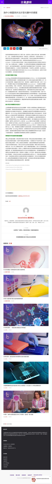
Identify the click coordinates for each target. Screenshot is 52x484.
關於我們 (5, 457)
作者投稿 (5, 467)
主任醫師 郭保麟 (7, 300)
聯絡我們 (5, 459)
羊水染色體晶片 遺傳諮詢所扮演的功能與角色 (14, 269)
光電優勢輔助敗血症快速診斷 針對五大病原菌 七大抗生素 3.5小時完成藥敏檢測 (22, 385)
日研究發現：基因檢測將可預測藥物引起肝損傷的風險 (16, 356)
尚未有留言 (24, 16)
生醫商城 (5, 461)
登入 (6, 424)
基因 (10, 201)
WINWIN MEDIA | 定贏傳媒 (9, 444)
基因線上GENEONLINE (24, 196)
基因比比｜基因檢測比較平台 (9, 448)
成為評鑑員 (5, 465)
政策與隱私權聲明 (38, 475)
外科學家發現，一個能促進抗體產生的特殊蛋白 (14, 327)
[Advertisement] (26, 181)
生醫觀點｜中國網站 (7, 446)
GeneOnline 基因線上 (9, 16)
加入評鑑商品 (6, 463)
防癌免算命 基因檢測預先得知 (42, 478)
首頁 (4, 7)
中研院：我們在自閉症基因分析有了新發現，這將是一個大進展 (18, 414)
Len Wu (5, 329)
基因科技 (8, 7)
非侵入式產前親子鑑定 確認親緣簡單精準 (13, 298)
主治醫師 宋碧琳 (7, 271)
